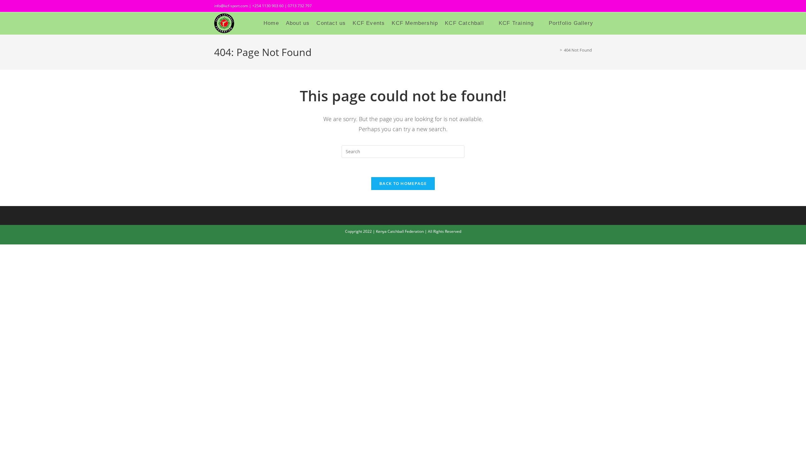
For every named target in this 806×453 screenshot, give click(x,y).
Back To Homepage (403, 183)
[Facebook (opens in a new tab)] (568, 7)
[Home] (556, 50)
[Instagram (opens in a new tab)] (579, 7)
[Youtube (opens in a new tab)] (588, 7)
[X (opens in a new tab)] (556, 7)
